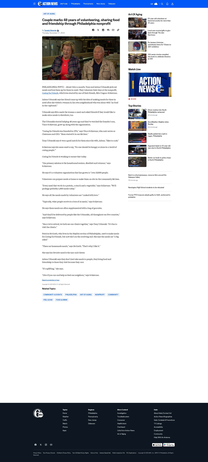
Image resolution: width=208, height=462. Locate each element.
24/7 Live (63, 4)
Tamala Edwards (50, 30)
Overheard (121, 427)
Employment (158, 430)
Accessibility (158, 427)
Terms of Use (94, 453)
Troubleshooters (123, 417)
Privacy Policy (37, 453)
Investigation (121, 413)
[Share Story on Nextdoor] (108, 30)
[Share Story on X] (98, 30)
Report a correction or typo (50, 280)
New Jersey (101, 4)
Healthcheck (121, 423)
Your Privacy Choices (49, 453)
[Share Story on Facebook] (93, 30)
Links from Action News (125, 430)
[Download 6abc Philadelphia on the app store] (157, 445)
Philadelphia (75, 4)
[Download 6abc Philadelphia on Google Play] (169, 445)
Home (65, 413)
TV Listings (158, 423)
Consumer (121, 420)
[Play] (150, 84)
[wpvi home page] (38, 413)
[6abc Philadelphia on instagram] (46, 445)
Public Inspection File (118, 453)
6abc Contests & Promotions (164, 420)
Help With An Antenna (162, 437)
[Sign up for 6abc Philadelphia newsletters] (51, 445)
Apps (64, 430)
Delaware (111, 4)
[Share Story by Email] (113, 30)
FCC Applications (131, 453)
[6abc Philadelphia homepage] (48, 4)
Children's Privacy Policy (64, 453)
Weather (66, 417)
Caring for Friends (50, 92)
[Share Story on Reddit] (103, 30)
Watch (65, 423)
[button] (34, 4)
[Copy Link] (118, 30)
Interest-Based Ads (105, 453)
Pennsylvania (88, 4)
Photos (65, 427)
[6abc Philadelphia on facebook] (35, 445)
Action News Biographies (163, 417)
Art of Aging (121, 434)
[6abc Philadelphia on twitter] (41, 445)
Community (158, 434)
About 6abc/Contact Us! (162, 413)
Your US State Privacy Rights (80, 453)
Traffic (65, 420)
